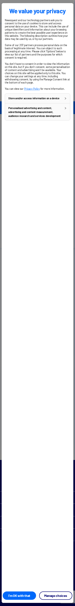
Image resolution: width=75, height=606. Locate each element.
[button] (37, 98)
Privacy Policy (32, 88)
